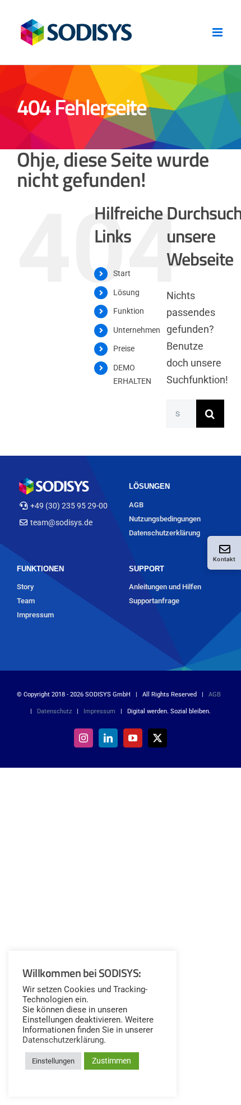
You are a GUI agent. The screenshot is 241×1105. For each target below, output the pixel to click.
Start (122, 273)
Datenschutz (54, 711)
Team (26, 601)
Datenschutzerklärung (164, 533)
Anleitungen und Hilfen (165, 587)
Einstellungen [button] (53, 1061)
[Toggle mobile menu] (218, 32)
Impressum (35, 615)
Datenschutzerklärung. (64, 1040)
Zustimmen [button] (111, 1060)
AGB (136, 505)
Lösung (126, 292)
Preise (124, 348)
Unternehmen (136, 329)
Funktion (128, 310)
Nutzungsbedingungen (165, 519)
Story (25, 587)
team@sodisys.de (61, 522)
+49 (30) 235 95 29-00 (69, 505)
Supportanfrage (154, 601)
